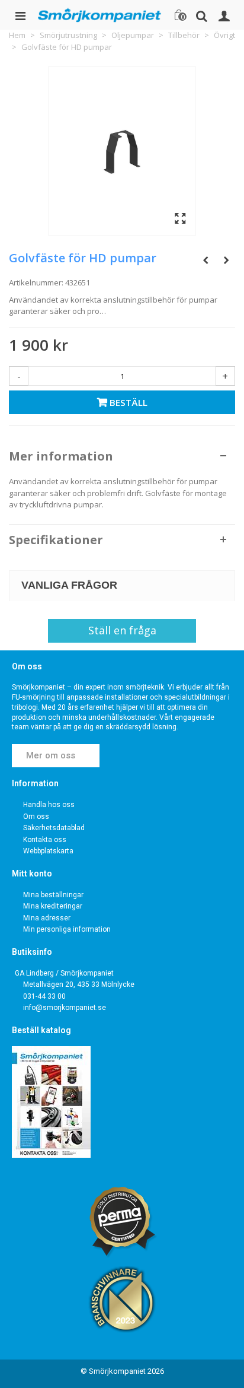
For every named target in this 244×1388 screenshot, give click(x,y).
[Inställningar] (224, 15)
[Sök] (201, 15)
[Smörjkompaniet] (99, 15)
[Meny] (20, 15)
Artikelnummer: (36, 282)
